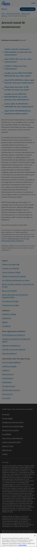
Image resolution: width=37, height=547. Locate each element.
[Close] (35, 536)
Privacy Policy (22, 545)
